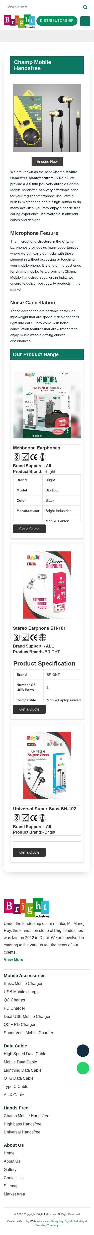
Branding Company (47, 1225)
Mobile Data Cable (20, 1062)
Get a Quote (29, 529)
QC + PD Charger (19, 1024)
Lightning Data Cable (23, 1070)
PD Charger (14, 1008)
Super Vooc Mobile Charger (28, 1033)
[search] (85, 7)
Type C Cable (16, 1086)
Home (9, 1153)
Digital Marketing (74, 1221)
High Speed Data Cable (25, 1054)
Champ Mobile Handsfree (26, 1116)
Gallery (10, 1169)
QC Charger (14, 1000)
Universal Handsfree (22, 1132)
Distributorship (57, 21)
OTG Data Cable (19, 1078)
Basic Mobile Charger (23, 983)
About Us (12, 1161)
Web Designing (54, 1221)
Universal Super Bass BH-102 (44, 808)
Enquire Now (47, 161)
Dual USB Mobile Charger (27, 1016)
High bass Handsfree (22, 1124)
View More (13, 959)
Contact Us (14, 1178)
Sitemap (11, 1186)
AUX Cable (14, 1095)
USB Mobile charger (22, 992)
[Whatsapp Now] (83, 1068)
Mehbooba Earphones (36, 447)
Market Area (14, 1194)
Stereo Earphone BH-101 (39, 628)
